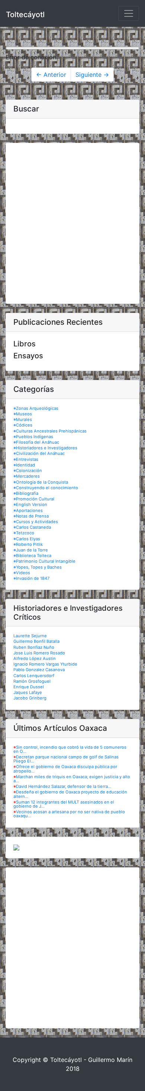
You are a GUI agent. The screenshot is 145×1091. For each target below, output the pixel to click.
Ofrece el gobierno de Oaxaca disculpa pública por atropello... (65, 768)
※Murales (22, 419)
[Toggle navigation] (128, 13)
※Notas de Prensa (31, 516)
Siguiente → (92, 74)
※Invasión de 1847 (31, 578)
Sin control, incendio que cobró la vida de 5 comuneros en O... (69, 749)
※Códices (22, 425)
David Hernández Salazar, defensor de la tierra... (63, 786)
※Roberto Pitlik (28, 544)
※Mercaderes (26, 476)
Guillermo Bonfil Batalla (36, 641)
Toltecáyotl (25, 14)
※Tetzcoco (23, 532)
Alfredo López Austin (34, 658)
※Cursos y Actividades (35, 521)
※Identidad (24, 465)
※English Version (30, 504)
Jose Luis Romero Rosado (39, 652)
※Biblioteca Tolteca (32, 555)
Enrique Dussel (28, 686)
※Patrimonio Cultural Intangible (44, 561)
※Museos (22, 413)
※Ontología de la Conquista (40, 482)
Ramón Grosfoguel (32, 681)
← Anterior (51, 74)
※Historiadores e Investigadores (45, 447)
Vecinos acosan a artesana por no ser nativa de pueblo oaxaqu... (69, 813)
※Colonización (27, 470)
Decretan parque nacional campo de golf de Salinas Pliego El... (66, 759)
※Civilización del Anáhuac (39, 453)
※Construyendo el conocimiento (45, 487)
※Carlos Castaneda (32, 527)
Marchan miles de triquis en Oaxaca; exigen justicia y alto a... (71, 778)
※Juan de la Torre (30, 550)
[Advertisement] (72, 223)
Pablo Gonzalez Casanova (39, 669)
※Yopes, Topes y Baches (37, 567)
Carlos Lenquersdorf (33, 675)
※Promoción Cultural (33, 499)
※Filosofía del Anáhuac (36, 442)
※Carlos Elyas (26, 538)
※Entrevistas (25, 459)
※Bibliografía (25, 493)
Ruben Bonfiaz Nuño (33, 647)
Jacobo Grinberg (29, 698)
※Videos (21, 572)
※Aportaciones (28, 510)
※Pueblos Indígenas (33, 436)
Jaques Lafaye (27, 692)
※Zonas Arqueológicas (35, 408)
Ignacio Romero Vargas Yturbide (45, 664)
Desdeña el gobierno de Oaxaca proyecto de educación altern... (70, 794)
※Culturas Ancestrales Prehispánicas (50, 431)
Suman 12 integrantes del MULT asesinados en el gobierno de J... (63, 804)
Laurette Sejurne (30, 635)
